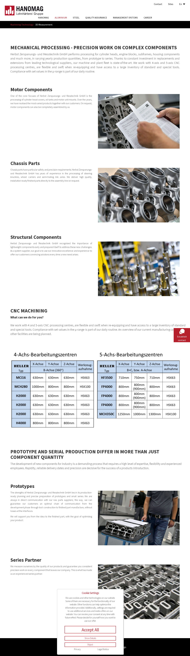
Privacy (77, 649)
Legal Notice (103, 649)
